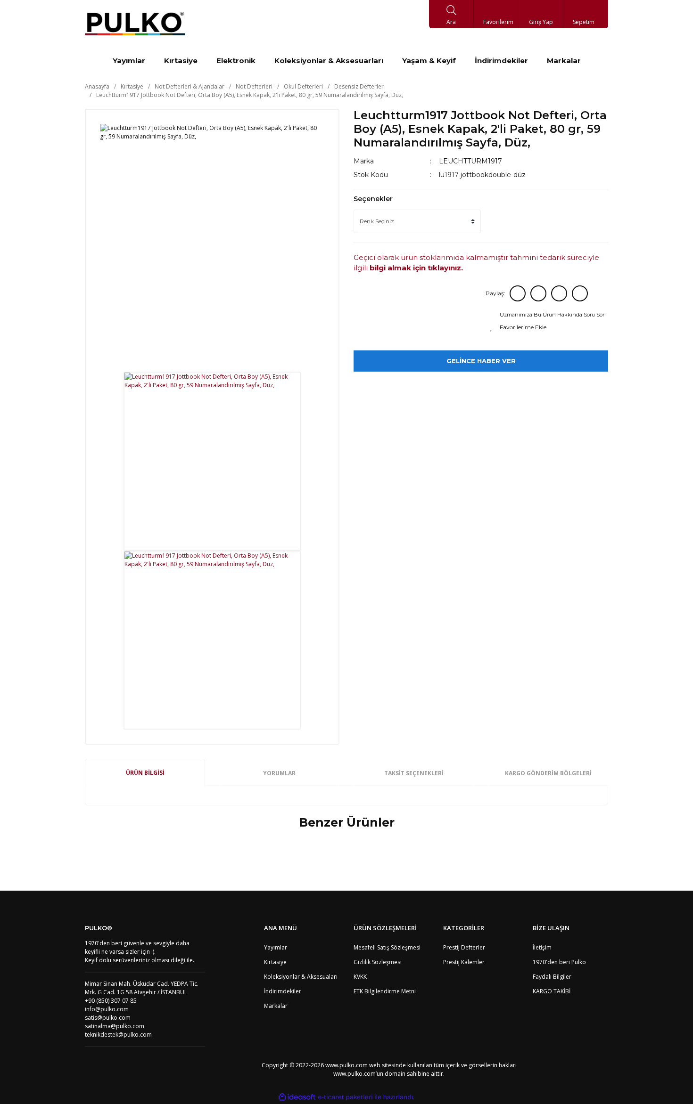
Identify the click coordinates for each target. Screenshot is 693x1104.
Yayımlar (275, 947)
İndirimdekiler (282, 991)
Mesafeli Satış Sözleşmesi (387, 947)
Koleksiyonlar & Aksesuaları (301, 977)
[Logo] (135, 23)
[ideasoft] (297, 1097)
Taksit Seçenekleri (414, 773)
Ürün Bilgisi (145, 773)
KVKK (360, 977)
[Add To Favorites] (548, 327)
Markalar (276, 1006)
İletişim (542, 947)
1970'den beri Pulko (559, 962)
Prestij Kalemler (464, 962)
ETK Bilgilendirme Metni (385, 991)
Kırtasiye (275, 962)
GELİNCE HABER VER (481, 361)
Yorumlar (279, 773)
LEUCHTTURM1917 (470, 161)
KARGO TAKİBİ (551, 991)
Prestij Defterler (464, 947)
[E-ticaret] (345, 1097)
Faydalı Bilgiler (552, 977)
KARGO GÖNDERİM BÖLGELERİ (548, 773)
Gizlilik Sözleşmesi (378, 962)
